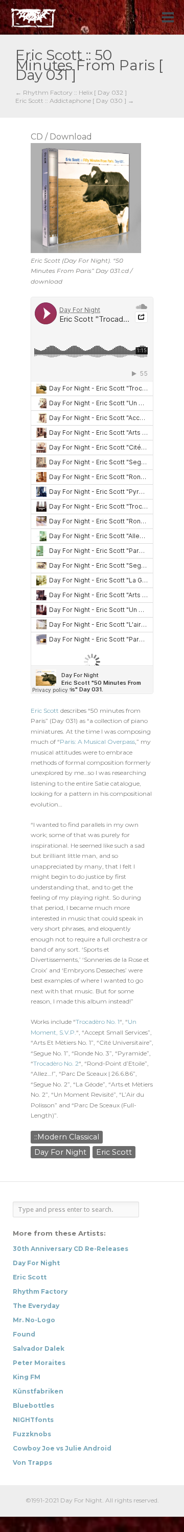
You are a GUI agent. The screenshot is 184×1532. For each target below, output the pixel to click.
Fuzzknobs (32, 1434)
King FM (26, 1377)
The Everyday (36, 1306)
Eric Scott (45, 710)
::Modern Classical (66, 1136)
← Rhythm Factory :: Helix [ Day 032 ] (71, 93)
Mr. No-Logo (34, 1320)
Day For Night (60, 1152)
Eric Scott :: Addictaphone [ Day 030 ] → (74, 101)
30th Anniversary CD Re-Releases (70, 1248)
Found (24, 1334)
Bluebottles (33, 1405)
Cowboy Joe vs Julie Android (62, 1448)
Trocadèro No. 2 (56, 1063)
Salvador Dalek (38, 1348)
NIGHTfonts (33, 1420)
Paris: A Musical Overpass (97, 741)
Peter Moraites (39, 1363)
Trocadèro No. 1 (98, 1021)
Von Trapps (32, 1462)
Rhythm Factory (40, 1291)
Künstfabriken (38, 1391)
